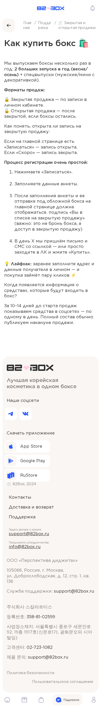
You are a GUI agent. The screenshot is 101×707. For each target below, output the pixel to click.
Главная (27, 25)
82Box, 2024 (24, 484)
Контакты (20, 497)
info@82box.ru (25, 546)
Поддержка (44, 25)
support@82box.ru (29, 533)
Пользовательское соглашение (62, 681)
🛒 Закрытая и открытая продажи (77, 25)
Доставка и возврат (31, 507)
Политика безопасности (30, 673)
